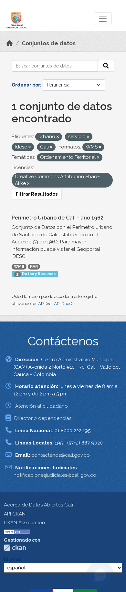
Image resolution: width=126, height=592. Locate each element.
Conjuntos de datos (49, 43)
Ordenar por (26, 84)
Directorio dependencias (42, 418)
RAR (34, 266)
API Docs (62, 303)
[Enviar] (106, 66)
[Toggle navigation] (103, 18)
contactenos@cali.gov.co (60, 455)
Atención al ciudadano (41, 406)
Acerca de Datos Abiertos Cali (38, 505)
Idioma (12, 559)
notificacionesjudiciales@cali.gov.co (55, 475)
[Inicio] (9, 43)
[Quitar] (58, 137)
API (41, 303)
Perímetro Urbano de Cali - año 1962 (57, 218)
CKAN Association (24, 523)
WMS (19, 266)
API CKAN (15, 514)
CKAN (15, 547)
